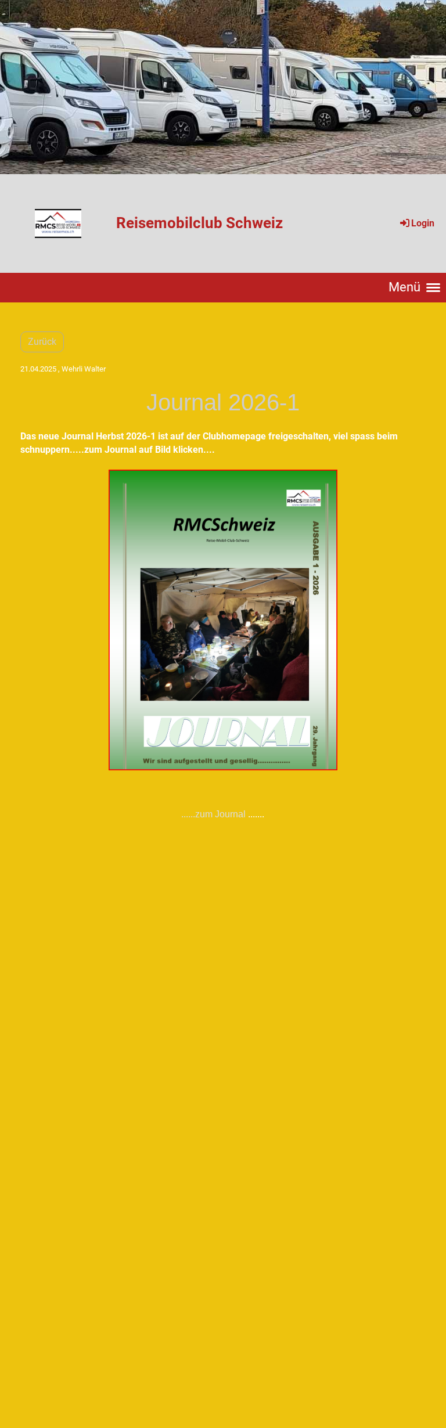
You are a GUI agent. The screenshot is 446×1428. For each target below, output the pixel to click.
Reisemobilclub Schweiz (199, 223)
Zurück (42, 341)
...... (188, 814)
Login (422, 223)
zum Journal (220, 814)
